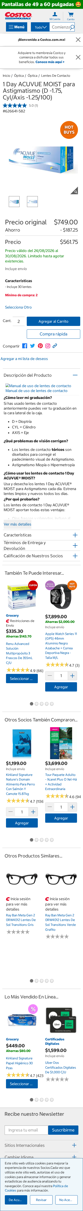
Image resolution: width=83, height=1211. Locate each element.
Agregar (61, 687)
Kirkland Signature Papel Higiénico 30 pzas (19, 1063)
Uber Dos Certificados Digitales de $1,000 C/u (60, 1067)
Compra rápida (53, 334)
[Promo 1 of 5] (31, 704)
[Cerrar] (78, 40)
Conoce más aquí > (50, 62)
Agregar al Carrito (53, 321)
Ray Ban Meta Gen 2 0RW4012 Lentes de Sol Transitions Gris (21, 920)
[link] (24, 346)
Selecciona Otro (18, 307)
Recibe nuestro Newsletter (34, 1114)
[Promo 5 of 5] (51, 704)
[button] (72, 26)
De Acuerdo (17, 1200)
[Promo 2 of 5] (36, 704)
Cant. (7, 320)
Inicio (6, 75)
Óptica (19, 75)
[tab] (41, 1145)
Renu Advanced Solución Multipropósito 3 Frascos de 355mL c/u (19, 653)
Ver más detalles (17, 524)
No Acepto (67, 1200)
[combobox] (40, 27)
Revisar (41, 1200)
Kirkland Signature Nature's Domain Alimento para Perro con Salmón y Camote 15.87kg (20, 784)
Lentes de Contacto (55, 75)
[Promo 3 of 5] (41, 704)
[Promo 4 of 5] (46, 704)
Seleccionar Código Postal (24, 678)
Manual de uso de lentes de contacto (37, 390)
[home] (18, 16)
